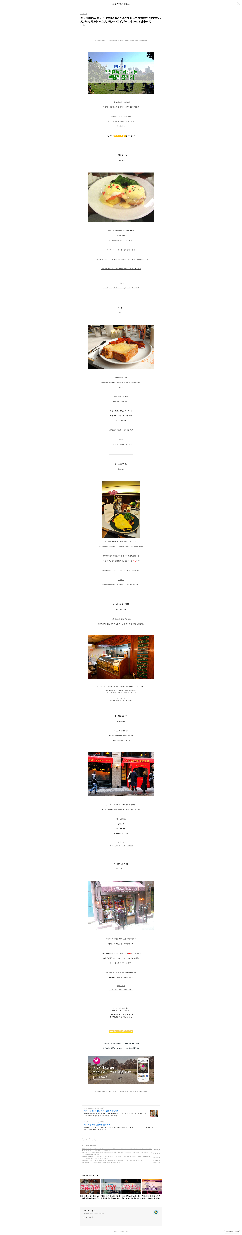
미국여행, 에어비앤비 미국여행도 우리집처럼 (101, 1111)
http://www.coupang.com (92, 1122)
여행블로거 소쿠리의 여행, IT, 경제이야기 (94, 1213)
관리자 (127, 1231)
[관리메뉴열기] (238, 3)
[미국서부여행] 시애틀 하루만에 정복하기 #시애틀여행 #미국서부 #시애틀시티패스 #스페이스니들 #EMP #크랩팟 (111, 1160)
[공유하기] (89, 1139)
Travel (83, 1146)
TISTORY (121, 1231)
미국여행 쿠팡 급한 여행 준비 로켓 (97, 1125)
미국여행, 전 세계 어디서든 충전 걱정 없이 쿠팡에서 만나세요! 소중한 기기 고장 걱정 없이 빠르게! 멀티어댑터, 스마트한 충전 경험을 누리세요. (120, 1128)
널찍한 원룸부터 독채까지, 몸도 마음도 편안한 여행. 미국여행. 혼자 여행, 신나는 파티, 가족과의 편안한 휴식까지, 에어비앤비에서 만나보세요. (115, 1115)
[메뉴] (5, 4)
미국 (87, 1146)
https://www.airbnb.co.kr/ (92, 1108)
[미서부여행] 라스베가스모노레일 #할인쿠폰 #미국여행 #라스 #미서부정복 (101, 1162)
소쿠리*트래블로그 (121, 4)
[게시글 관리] (92, 1139)
